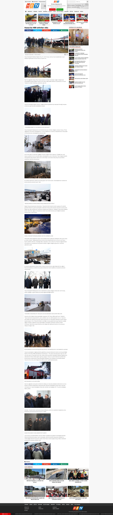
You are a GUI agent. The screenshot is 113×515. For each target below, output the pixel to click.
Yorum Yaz (64, 30)
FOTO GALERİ (77, 504)
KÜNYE (40, 507)
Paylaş (29, 30)
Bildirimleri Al (60, 9)
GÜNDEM (35, 11)
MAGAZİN (66, 11)
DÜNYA (81, 11)
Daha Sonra (52, 9)
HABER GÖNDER (56, 508)
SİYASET (50, 11)
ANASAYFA (30, 11)
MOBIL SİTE (26, 507)
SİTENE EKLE (41, 508)
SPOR (54, 11)
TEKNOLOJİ (76, 11)
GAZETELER (26, 508)
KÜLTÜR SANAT (60, 11)
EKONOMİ (45, 11)
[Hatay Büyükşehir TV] (56, 2)
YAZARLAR (55, 507)
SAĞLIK (63, 504)
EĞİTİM (71, 11)
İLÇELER (40, 11)
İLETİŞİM (26, 510)
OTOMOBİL (58, 504)
